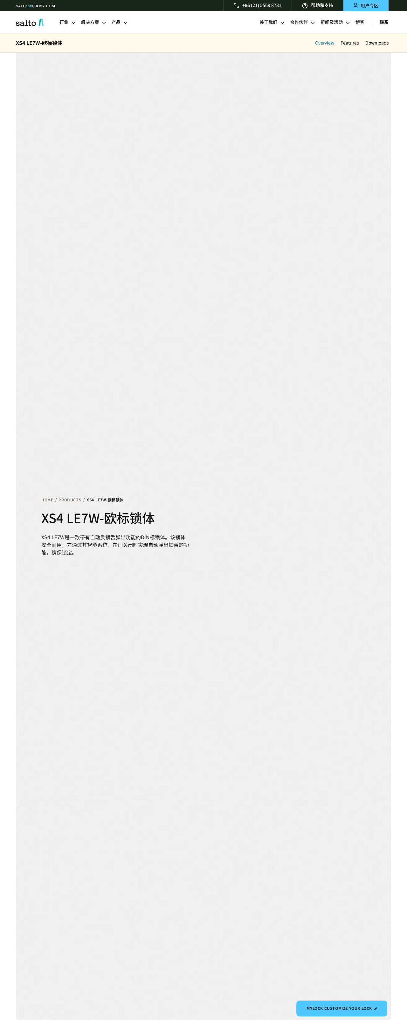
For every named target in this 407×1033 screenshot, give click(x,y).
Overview (324, 43)
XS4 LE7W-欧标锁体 (39, 43)
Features (350, 43)
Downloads (377, 43)
